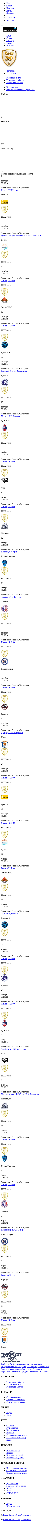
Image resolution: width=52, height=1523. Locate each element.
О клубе (10, 1425)
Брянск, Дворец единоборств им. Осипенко (21, 235)
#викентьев (27, 1369)
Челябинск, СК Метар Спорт (14, 1049)
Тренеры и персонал (15, 1399)
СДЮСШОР (12, 1493)
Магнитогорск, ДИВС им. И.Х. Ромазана (20, 1094)
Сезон (9, 6)
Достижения (12, 1483)
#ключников (43, 1366)
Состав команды (13, 1397)
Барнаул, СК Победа (10, 1275)
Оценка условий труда (16, 1473)
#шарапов (21, 1366)
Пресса (9, 1453)
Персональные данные (16, 1468)
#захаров (38, 1364)
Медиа (9, 10)
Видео (9, 1412)
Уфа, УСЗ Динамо (9, 913)
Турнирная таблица (15, 80)
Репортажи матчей (14, 82)
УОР (8, 1491)
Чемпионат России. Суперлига (20, 89)
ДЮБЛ (9, 1488)
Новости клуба (13, 1450)
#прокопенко (7, 1369)
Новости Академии (15, 1458)
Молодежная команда (16, 1486)
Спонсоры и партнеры (16, 1435)
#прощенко (6, 1371)
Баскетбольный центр (16, 1437)
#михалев (37, 1369)
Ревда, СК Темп (8, 868)
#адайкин (16, 1371)
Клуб (8, 3)
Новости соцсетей (14, 1455)
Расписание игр (13, 78)
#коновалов (32, 1366)
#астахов (17, 1364)
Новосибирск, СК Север (12, 1230)
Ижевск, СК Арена (9, 552)
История (10, 1433)
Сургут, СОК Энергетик (12, 732)
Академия (10, 20)
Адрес (9, 1503)
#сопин (13, 1366)
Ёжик (8, 1440)
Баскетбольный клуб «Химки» (17, 1515)
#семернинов (27, 1364)
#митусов (5, 1366)
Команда (10, 8)
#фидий (24, 1371)
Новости (10, 13)
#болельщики (35, 1371)
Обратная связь (13, 1506)
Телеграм (10, 18)
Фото (8, 1415)
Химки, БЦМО (8, 280)
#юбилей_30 (6, 1364)
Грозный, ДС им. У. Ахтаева (14, 371)
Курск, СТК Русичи (10, 190)
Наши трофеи (12, 1430)
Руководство (12, 1428)
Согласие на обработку (16, 1470)
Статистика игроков (15, 1402)
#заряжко (17, 1369)
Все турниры (12, 87)
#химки (44, 1371)
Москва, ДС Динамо (10, 416)
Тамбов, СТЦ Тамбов (11, 597)
